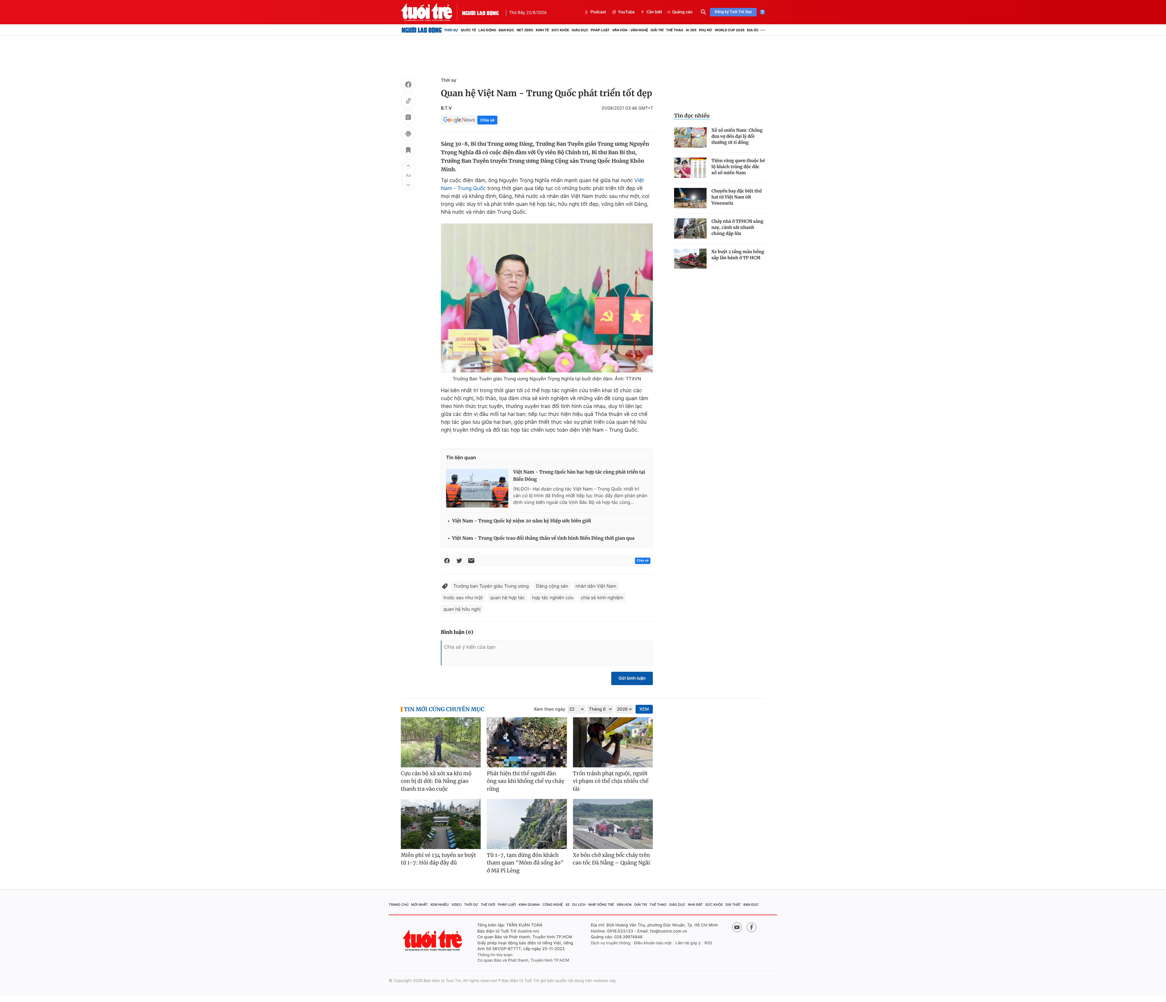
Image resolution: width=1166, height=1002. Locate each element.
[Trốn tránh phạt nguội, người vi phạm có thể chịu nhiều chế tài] (613, 742)
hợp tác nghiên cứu (552, 597)
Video (456, 904)
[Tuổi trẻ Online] (433, 940)
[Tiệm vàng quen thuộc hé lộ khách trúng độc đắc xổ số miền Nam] (690, 168)
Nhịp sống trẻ (601, 904)
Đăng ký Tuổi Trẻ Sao (733, 12)
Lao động (487, 30)
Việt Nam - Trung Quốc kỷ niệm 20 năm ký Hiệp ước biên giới (521, 521)
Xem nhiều (439, 904)
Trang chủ (399, 904)
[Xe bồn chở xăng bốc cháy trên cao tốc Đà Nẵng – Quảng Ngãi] (613, 824)
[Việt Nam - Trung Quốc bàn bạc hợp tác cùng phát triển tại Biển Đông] (477, 488)
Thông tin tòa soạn (495, 955)
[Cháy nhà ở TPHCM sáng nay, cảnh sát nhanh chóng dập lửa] (690, 228)
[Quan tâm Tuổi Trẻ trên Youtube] (737, 927)
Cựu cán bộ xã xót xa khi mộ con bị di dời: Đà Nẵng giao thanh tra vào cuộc (436, 781)
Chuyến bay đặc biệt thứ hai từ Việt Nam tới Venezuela (736, 197)
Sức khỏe (560, 30)
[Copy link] (408, 101)
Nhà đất (695, 904)
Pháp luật (600, 30)
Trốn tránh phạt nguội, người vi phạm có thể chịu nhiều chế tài (611, 781)
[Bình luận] (408, 118)
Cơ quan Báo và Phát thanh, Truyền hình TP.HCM (523, 960)
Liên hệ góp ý (688, 943)
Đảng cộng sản (552, 586)
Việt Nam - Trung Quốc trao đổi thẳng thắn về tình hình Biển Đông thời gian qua (543, 538)
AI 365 (691, 30)
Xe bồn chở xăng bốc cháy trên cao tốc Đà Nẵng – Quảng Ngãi (611, 859)
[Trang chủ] (421, 30)
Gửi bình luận (632, 678)
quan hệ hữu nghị (462, 609)
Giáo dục (580, 30)
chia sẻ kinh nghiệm (602, 597)
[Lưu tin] (408, 151)
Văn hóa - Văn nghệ (630, 30)
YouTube (626, 12)
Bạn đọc (506, 30)
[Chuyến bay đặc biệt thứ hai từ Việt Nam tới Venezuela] (690, 198)
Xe (567, 904)
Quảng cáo (682, 12)
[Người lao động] (480, 12)
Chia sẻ (487, 120)
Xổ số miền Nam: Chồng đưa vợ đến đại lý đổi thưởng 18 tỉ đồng (736, 136)
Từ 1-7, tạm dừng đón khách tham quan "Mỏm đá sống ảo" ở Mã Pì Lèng (525, 863)
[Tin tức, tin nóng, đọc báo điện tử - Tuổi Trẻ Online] (431, 12)
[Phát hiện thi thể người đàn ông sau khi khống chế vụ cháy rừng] (527, 742)
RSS (708, 943)
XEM (644, 709)
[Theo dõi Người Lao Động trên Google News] (459, 120)
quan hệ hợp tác (507, 597)
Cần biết (654, 12)
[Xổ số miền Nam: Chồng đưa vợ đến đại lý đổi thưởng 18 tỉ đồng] (690, 137)
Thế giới (488, 904)
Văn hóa (624, 904)
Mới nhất (419, 904)
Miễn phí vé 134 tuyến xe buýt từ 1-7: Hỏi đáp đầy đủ (438, 859)
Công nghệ (553, 904)
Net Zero (525, 30)
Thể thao (674, 30)
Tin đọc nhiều (692, 115)
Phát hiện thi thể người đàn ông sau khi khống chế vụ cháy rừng (525, 781)
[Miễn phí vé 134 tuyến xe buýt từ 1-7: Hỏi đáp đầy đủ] (441, 824)
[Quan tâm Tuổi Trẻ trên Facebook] (751, 927)
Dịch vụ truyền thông (610, 943)
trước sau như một (463, 597)
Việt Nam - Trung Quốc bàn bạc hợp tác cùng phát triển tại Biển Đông (579, 475)
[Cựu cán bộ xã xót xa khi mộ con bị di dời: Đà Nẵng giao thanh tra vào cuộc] (441, 742)
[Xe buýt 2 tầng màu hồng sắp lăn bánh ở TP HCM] (690, 259)
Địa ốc (753, 30)
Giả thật (733, 904)
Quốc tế (468, 30)
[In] (408, 134)
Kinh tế (542, 30)
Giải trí (656, 30)
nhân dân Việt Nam (595, 586)
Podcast (598, 12)
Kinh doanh (529, 904)
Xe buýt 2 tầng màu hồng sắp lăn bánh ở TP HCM (737, 254)
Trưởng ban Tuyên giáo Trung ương (491, 586)
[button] (408, 165)
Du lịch (578, 904)
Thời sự (451, 30)
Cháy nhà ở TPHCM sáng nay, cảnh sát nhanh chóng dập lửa (737, 227)
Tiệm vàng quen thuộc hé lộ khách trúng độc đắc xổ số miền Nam (738, 166)
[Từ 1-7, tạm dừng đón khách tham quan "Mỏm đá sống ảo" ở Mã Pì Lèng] (527, 824)
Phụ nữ (705, 30)
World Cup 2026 (730, 30)
